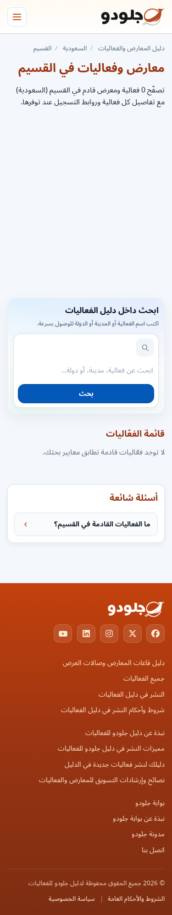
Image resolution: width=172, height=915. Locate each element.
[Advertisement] (86, 201)
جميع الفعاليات (144, 678)
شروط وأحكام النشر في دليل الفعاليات (113, 710)
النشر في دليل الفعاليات (132, 695)
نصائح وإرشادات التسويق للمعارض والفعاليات (102, 780)
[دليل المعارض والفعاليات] (121, 17)
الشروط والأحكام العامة (136, 899)
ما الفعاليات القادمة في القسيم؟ (102, 524)
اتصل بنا (153, 850)
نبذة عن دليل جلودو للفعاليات (125, 733)
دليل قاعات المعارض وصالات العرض (114, 663)
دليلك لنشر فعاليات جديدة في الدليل (115, 765)
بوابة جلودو (150, 803)
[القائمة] (17, 17)
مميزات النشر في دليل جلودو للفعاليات (111, 749)
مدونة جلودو (148, 834)
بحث (86, 393)
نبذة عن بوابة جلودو (139, 819)
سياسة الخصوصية (72, 899)
